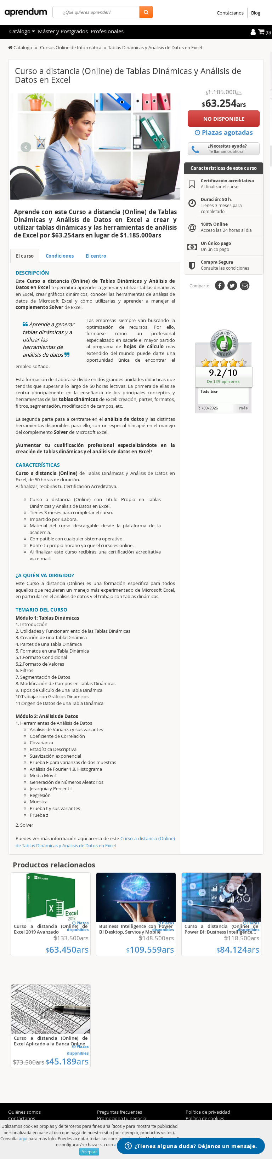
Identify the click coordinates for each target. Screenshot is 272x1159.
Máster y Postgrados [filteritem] (63, 31)
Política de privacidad (208, 1112)
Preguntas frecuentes (119, 1112)
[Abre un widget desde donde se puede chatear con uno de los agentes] (191, 1146)
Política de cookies (205, 1118)
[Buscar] (146, 12)
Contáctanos (230, 13)
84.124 (237, 949)
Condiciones (60, 256)
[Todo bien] (224, 371)
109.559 (150, 949)
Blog (255, 13)
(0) (268, 32)
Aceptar (89, 1151)
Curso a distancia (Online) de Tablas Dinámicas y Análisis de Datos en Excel (95, 842)
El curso (25, 256)
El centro (96, 256)
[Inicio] (10, 47)
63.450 (67, 949)
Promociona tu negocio (121, 1118)
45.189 (67, 1061)
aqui (23, 1138)
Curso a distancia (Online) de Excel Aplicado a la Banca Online (50, 1041)
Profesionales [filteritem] (107, 31)
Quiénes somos (24, 1112)
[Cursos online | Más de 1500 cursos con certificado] (25, 12)
